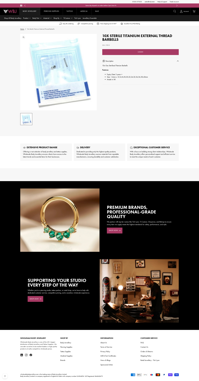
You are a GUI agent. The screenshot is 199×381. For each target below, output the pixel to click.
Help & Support (162, 2)
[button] (174, 11)
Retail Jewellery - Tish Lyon (149, 360)
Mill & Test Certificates (108, 356)
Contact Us (144, 347)
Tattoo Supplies (65, 351)
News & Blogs (105, 360)
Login (140, 52)
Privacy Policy (105, 351)
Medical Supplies (66, 356)
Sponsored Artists (106, 365)
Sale (97, 11)
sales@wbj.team (150, 2)
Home (22, 29)
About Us (103, 343)
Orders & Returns (146, 351)
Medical (84, 11)
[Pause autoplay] (21, 5)
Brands (62, 360)
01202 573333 (137, 2)
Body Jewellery (29, 11)
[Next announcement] (177, 5)
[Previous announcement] (25, 5)
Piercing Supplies (51, 11)
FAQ (124, 5)
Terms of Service (106, 347)
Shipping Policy (145, 356)
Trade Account (174, 2)
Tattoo (70, 11)
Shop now (113, 230)
